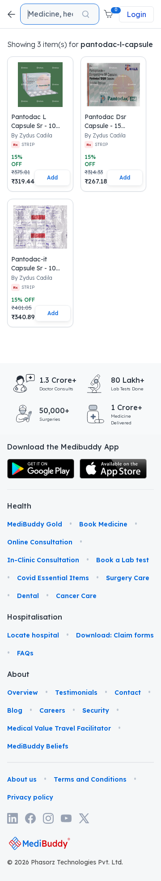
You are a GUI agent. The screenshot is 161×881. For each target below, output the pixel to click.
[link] (40, 469)
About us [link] (22, 779)
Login (136, 14)
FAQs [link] (25, 653)
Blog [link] (14, 710)
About (18, 674)
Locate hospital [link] (33, 635)
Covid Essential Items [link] (53, 578)
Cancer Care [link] (76, 596)
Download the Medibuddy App (63, 446)
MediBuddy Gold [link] (34, 524)
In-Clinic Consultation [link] (43, 560)
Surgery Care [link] (127, 578)
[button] (109, 14)
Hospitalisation (18, 616)
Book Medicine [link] (103, 524)
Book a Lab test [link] (122, 560)
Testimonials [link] (76, 693)
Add (52, 177)
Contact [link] (127, 693)
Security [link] (95, 710)
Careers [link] (52, 710)
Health (18, 505)
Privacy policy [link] (30, 797)
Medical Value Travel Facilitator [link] (59, 728)
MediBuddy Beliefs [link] (37, 746)
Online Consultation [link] (39, 542)
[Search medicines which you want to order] (86, 14)
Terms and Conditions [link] (90, 779)
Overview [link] (22, 693)
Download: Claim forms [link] (115, 635)
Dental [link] (28, 596)
